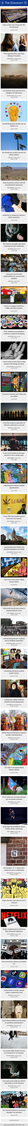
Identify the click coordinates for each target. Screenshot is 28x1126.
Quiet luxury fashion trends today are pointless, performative (14, 1021)
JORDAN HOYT (10, 58)
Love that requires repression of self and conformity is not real (14, 424)
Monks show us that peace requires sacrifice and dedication (14, 734)
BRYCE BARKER (10, 187)
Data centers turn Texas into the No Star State (14, 26)
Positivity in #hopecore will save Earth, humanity (14, 216)
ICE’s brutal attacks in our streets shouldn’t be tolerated (14, 1111)
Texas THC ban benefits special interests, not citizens (14, 517)
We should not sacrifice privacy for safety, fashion (14, 153)
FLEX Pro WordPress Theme (12, 1124)
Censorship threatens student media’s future (14, 672)
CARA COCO (10, 157)
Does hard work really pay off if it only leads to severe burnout (14, 1082)
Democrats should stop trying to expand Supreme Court (14, 609)
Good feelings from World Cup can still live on (14, 125)
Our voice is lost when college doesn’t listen (14, 580)
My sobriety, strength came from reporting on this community (14, 245)
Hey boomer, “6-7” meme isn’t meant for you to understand (14, 869)
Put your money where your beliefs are (14, 962)
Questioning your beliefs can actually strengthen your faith (14, 548)
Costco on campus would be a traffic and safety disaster (14, 307)
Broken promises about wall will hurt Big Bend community (14, 184)
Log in (23, 1124)
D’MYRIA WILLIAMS (10, 643)
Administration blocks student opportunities (14, 486)
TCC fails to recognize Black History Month (14, 768)
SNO (20, 1124)
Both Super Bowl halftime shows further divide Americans (14, 828)
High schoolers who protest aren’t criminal (14, 901)
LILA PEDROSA (10, 552)
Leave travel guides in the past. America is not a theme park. (14, 454)
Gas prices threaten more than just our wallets (14, 395)
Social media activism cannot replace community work (14, 991)
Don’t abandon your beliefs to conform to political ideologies (14, 332)
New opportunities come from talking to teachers (14, 55)
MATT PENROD (10, 521)
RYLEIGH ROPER (10, 95)
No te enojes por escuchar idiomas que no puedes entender (14, 798)
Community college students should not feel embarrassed (14, 701)
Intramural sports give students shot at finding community (14, 639)
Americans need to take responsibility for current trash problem (14, 276)
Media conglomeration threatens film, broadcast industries (14, 930)
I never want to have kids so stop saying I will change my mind (14, 363)
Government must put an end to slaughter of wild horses (14, 92)
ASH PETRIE (10, 249)
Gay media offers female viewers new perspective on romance (14, 1052)
